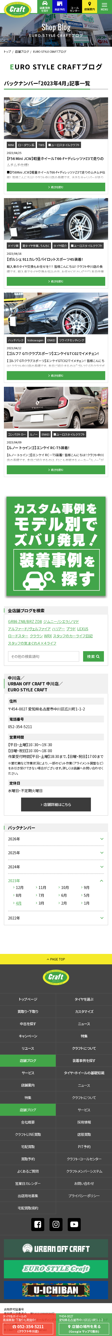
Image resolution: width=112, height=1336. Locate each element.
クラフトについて (84, 1048)
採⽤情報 (84, 1122)
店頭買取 (84, 1134)
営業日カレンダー (28, 1183)
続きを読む (57, 187)
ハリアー (58, 628)
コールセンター (75, 9)
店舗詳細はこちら (57, 804)
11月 (42, 887)
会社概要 (28, 1122)
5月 (87, 895)
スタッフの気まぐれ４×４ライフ (32, 643)
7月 (41, 895)
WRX (48, 635)
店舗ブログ (22, 51)
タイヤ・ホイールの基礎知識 (84, 1072)
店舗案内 (89, 9)
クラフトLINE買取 (28, 1134)
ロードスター (18, 635)
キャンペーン (28, 1035)
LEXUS (82, 628)
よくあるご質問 (28, 1171)
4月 (19, 903)
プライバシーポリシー (84, 1195)
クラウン (36, 635)
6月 (64, 895)
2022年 (14, 918)
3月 (41, 903)
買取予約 (28, 1158)
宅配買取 (28, 1146)
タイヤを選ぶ (84, 999)
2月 (64, 903)
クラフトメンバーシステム (84, 1171)
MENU (104, 9)
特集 (84, 1035)
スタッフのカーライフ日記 (73, 635)
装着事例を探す (45, 9)
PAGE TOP (57, 959)
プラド (71, 628)
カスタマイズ (84, 1011)
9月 (87, 887)
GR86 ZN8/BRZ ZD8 (25, 621)
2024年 (14, 866)
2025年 (14, 852)
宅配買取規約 (28, 1207)
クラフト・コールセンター (84, 1158)
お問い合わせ (84, 1183)
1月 (87, 903)
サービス (28, 1072)
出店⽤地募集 (28, 1195)
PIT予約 (84, 1146)
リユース (28, 1048)
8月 (19, 895)
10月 (65, 887)
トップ (7, 51)
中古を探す (28, 1023)
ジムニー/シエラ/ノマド (61, 621)
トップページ (28, 999)
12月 (20, 887)
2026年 (14, 838)
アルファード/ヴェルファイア (29, 628)
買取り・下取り (27, 1011)
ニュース (84, 1023)
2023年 (14, 880)
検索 (91, 656)
